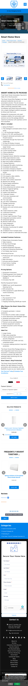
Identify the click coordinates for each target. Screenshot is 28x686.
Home (2, 24)
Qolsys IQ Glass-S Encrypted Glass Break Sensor (14, 476)
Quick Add (14, 487)
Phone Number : (8, 582)
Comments (6, 85)
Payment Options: (6, 386)
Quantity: (10, 394)
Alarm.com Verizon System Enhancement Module (14, 429)
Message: (6, 596)
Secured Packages (8, 83)
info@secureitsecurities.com (15, 630)
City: (5, 575)
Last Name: (7, 568)
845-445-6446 (15, 633)
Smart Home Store (11, 24)
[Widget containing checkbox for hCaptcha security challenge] (14, 608)
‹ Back (5, 518)
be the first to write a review (14, 514)
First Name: (7, 561)
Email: (5, 589)
